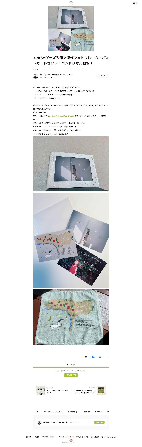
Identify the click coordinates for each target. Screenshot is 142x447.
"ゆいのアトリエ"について (53, 412)
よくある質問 (95, 437)
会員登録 (99, 422)
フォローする (72, 375)
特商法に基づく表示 (82, 437)
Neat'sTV (98, 412)
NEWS (35, 69)
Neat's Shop (72, 412)
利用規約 (36, 437)
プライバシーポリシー (48, 437)
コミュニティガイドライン (66, 437)
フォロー (104, 76)
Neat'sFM (86, 412)
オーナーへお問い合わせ (109, 437)
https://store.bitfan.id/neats (62, 116)
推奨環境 (28, 437)
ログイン (135, 3)
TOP (37, 412)
